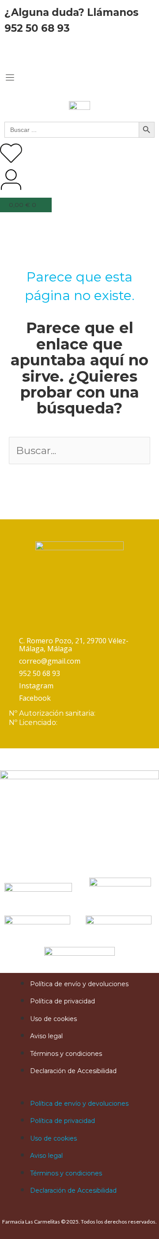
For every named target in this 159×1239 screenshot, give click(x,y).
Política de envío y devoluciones (79, 984)
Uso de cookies (53, 1019)
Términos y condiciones (66, 1054)
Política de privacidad (62, 1001)
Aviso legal (46, 1036)
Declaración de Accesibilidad (73, 1071)
